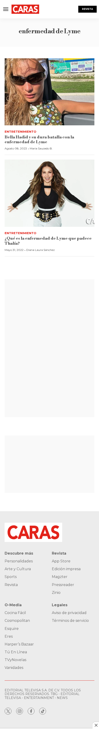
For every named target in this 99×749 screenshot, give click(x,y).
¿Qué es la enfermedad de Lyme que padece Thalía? (48, 241)
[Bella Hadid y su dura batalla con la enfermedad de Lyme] (49, 92)
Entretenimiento (20, 131)
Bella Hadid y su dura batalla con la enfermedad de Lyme (39, 140)
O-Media (13, 605)
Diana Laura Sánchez (40, 250)
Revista (87, 9)
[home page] (25, 9)
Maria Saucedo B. (41, 148)
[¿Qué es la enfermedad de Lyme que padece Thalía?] (49, 193)
